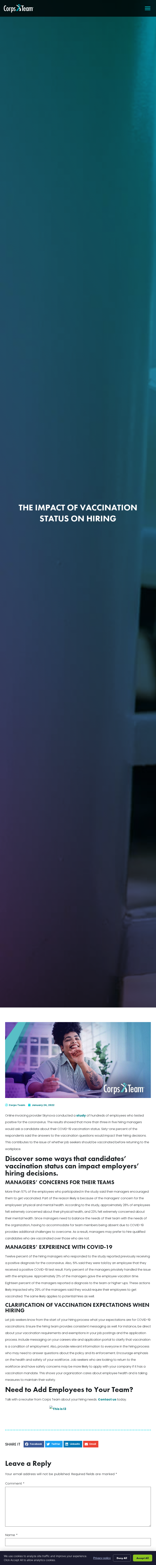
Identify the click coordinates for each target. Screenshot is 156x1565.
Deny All (122, 1558)
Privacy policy (102, 1558)
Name (11, 1535)
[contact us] (78, 1413)
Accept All (142, 1558)
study (81, 1115)
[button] (147, 8)
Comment (14, 1483)
